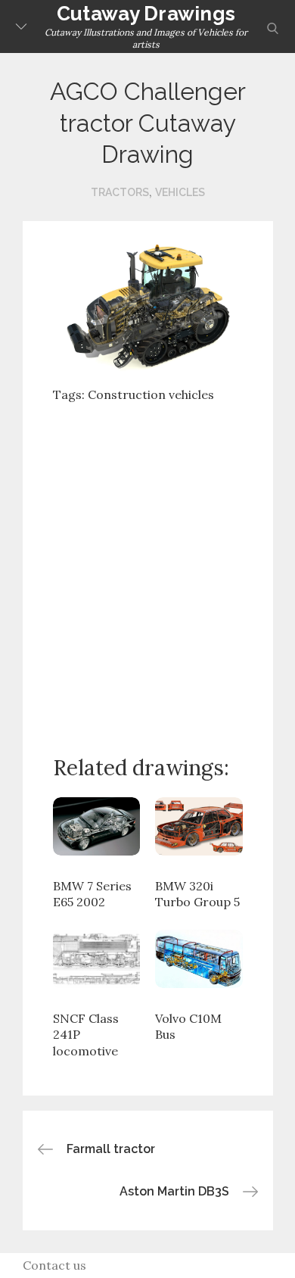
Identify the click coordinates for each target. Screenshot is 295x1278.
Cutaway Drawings (146, 13)
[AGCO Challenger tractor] (148, 304)
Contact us (54, 1265)
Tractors (120, 192)
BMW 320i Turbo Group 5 (197, 894)
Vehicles (180, 192)
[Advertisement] (147, 567)
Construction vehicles (151, 394)
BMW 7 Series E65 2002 (92, 894)
